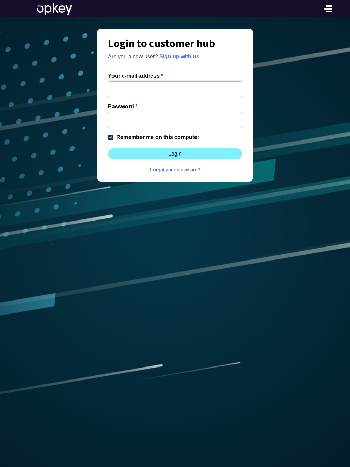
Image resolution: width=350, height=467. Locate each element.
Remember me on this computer (157, 137)
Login (175, 154)
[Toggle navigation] (328, 9)
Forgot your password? (175, 169)
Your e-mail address (135, 76)
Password (122, 106)
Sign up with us (179, 56)
